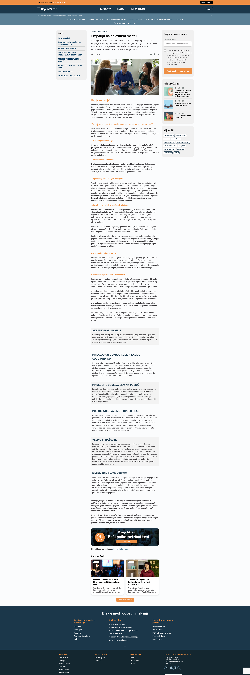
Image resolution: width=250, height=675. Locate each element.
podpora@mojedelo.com (174, 661)
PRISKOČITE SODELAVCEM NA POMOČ (69, 60)
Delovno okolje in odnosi (58, 15)
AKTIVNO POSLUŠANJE (67, 48)
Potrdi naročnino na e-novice (178, 71)
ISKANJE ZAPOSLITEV (96, 19)
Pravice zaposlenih (170, 146)
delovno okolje (181, 135)
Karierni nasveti (46, 15)
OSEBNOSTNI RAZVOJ (136, 19)
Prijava (208, 9)
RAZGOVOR (179, 19)
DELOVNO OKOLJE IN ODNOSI (76, 19)
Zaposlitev (180, 149)
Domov (39, 15)
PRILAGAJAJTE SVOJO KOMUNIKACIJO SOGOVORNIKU (70, 53)
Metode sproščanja (183, 142)
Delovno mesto (169, 135)
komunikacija (176, 139)
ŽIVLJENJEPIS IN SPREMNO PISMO (125, 23)
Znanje (176, 152)
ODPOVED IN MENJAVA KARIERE (116, 19)
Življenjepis (168, 152)
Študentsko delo (169, 149)
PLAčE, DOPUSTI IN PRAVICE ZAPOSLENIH (159, 19)
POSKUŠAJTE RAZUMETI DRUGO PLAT (70, 66)
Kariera (166, 139)
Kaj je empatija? (64, 38)
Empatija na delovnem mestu (74, 15)
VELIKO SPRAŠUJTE (65, 72)
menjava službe (169, 142)
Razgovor (182, 146)
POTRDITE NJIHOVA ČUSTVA (69, 76)
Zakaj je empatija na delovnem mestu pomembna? (69, 43)
